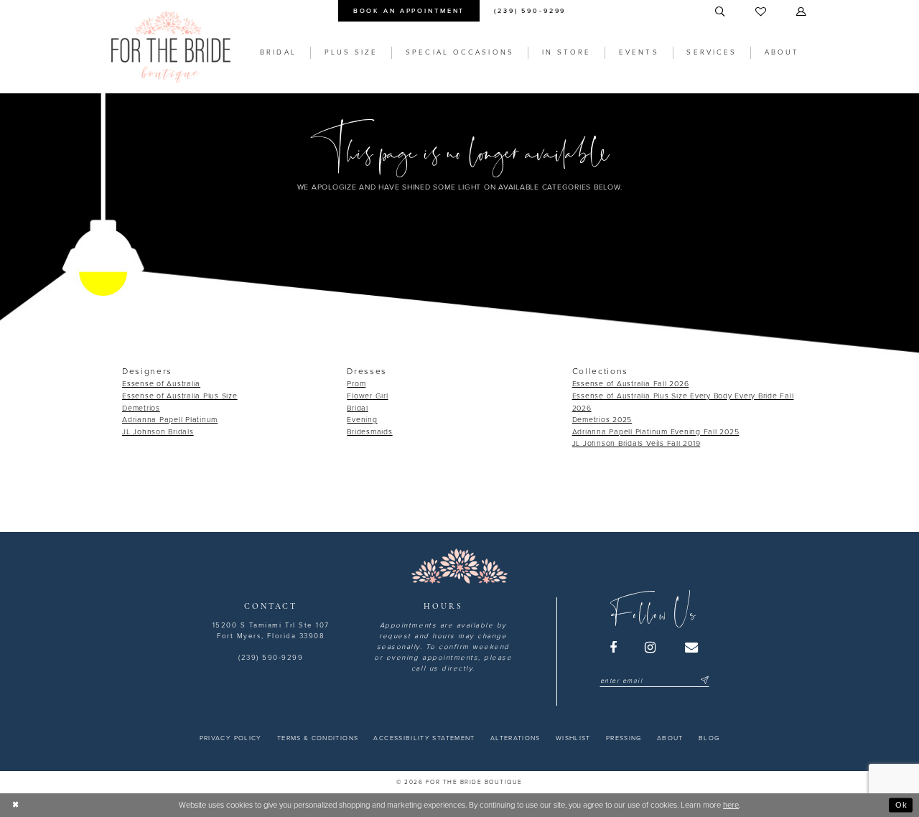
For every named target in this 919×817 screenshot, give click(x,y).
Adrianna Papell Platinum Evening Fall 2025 (656, 431)
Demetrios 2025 (602, 419)
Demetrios (141, 408)
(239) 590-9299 (270, 657)
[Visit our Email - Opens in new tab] (692, 647)
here (731, 805)
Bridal (357, 408)
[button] (802, 12)
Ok (901, 804)
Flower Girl (367, 396)
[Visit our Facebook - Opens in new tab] (614, 647)
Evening (362, 419)
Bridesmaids (369, 431)
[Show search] (721, 12)
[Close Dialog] (15, 804)
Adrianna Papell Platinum (170, 419)
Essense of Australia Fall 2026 (630, 383)
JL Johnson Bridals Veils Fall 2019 (636, 443)
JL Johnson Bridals (158, 431)
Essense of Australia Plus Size (180, 396)
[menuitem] (408, 11)
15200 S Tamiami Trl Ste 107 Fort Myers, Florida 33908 (271, 630)
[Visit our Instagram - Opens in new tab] (651, 647)
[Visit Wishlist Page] (761, 12)
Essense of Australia (161, 383)
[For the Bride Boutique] (170, 47)
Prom (356, 383)
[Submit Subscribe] (703, 681)
